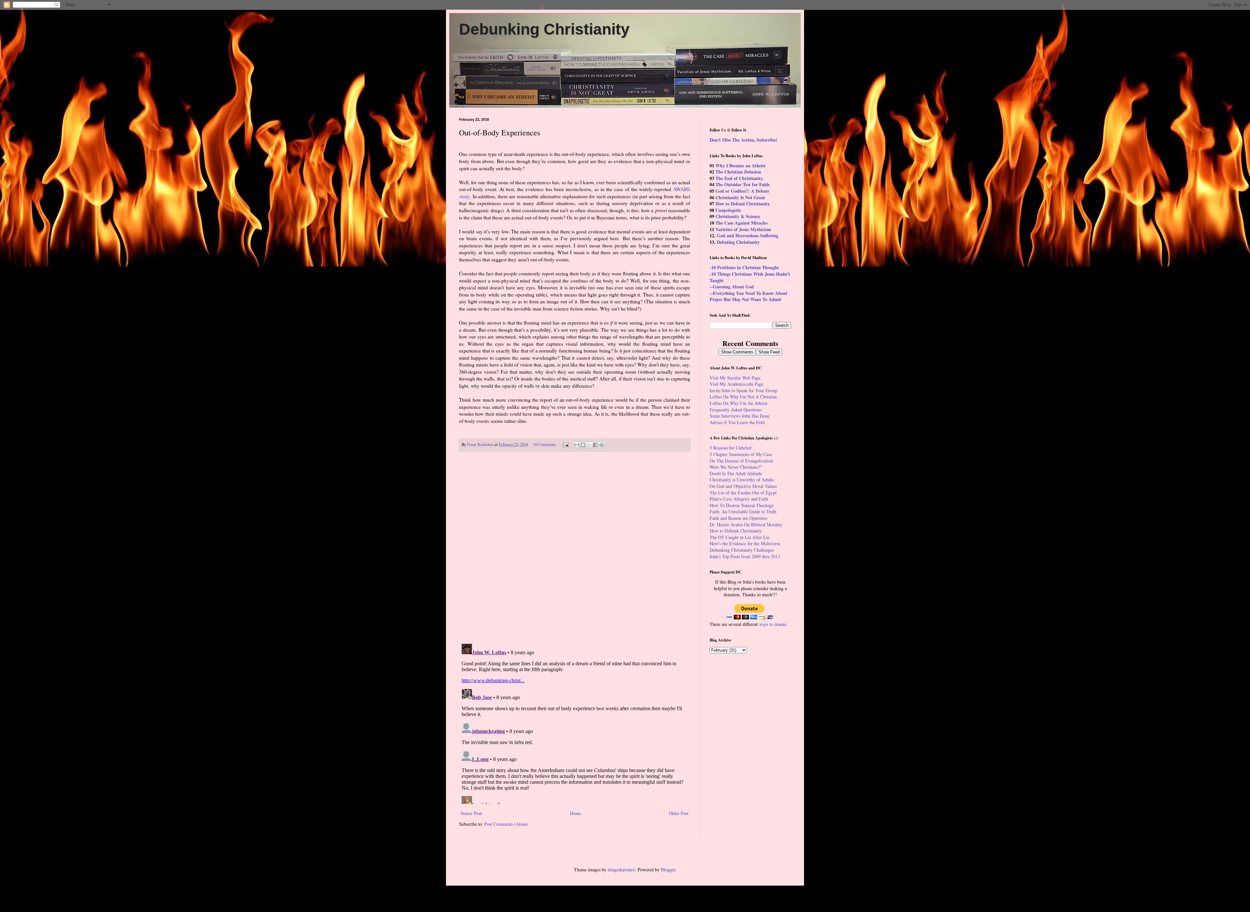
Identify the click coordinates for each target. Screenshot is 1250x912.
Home (575, 813)
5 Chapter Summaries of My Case (741, 454)
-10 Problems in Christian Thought (744, 267)
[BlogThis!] (583, 445)
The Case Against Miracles (741, 222)
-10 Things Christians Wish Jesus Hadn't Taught (750, 277)
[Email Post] (565, 444)
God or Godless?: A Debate (742, 190)
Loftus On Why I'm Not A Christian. (744, 397)
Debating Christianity (738, 242)
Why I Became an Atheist (740, 165)
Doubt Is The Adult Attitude (736, 473)
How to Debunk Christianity (736, 531)
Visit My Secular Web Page (735, 378)
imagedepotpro (621, 869)
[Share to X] (589, 445)
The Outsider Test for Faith (742, 184)
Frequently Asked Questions (735, 410)
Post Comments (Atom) (506, 824)
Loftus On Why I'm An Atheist (738, 403)
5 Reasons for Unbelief (731, 448)
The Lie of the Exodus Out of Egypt (743, 493)
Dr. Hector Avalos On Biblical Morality (746, 524)
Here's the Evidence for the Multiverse (745, 543)
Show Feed (769, 352)
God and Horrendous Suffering (747, 235)
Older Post (678, 813)
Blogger (668, 869)
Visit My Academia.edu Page (736, 384)
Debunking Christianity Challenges (742, 550)
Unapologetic (728, 210)
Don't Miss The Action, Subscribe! (743, 139)
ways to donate (772, 624)
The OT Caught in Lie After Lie (740, 537)
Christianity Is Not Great (740, 197)
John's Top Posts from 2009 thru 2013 (745, 556)
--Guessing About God (732, 286)
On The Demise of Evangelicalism (741, 461)
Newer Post (471, 813)
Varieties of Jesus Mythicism (743, 229)
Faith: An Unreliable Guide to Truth (743, 511)
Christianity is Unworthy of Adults (742, 480)
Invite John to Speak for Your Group (743, 390)
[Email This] (577, 445)
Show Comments (737, 352)
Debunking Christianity (544, 29)
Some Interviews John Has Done (740, 416)
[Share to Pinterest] (601, 445)
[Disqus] (574, 548)
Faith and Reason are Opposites (738, 518)
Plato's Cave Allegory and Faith (739, 499)
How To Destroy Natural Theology (742, 505)
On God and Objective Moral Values (743, 486)
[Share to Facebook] (595, 445)
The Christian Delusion (738, 171)
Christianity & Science (737, 216)
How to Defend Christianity (742, 203)
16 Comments (544, 444)
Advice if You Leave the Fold (737, 422)
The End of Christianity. (739, 178)
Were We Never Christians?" (736, 467)
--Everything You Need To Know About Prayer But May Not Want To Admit (748, 296)
